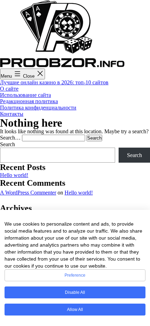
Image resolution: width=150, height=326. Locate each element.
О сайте (9, 89)
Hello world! (14, 175)
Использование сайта (25, 95)
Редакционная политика (29, 101)
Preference (75, 275)
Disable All (75, 292)
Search (7, 144)
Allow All (75, 309)
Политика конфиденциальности (38, 108)
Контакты (11, 114)
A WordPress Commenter (28, 193)
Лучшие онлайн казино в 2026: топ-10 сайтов (54, 82)
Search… (10, 138)
